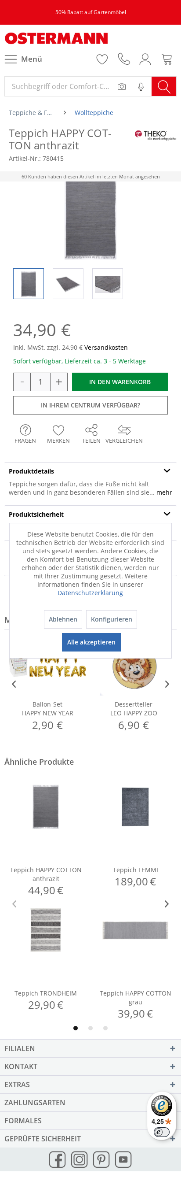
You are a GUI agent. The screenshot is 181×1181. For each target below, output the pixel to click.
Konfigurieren (111, 619)
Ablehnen (63, 619)
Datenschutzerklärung (90, 593)
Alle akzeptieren (91, 642)
